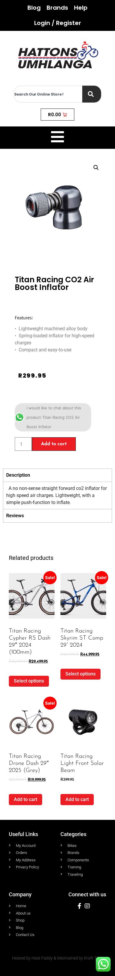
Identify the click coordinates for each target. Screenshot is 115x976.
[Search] (91, 94)
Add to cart (54, 444)
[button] (96, 167)
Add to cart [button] (25, 799)
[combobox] (48, 94)
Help (81, 8)
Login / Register (57, 23)
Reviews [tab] (15, 515)
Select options (29, 681)
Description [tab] (18, 475)
